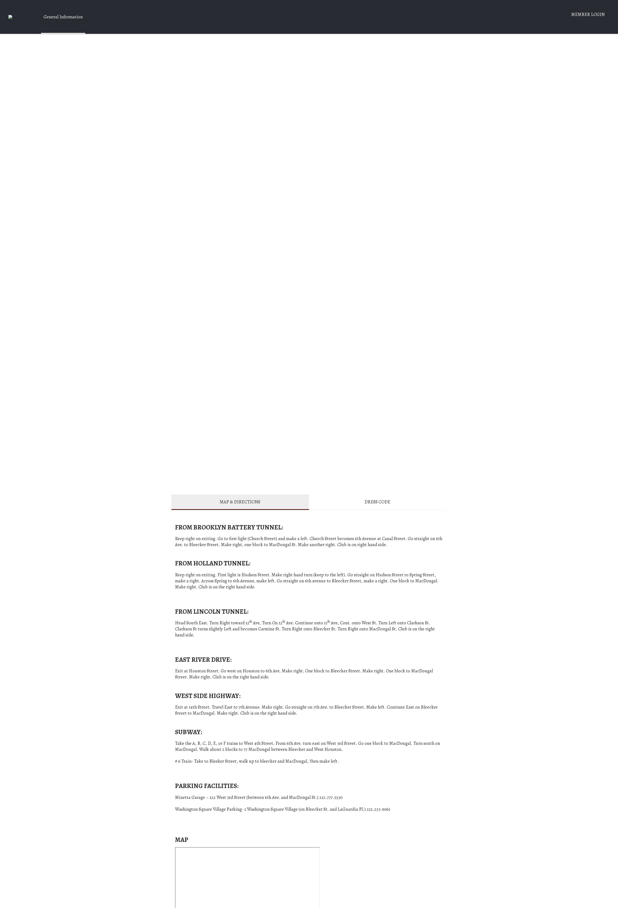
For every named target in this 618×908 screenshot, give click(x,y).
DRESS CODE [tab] (377, 502)
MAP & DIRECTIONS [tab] (240, 502)
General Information (63, 17)
